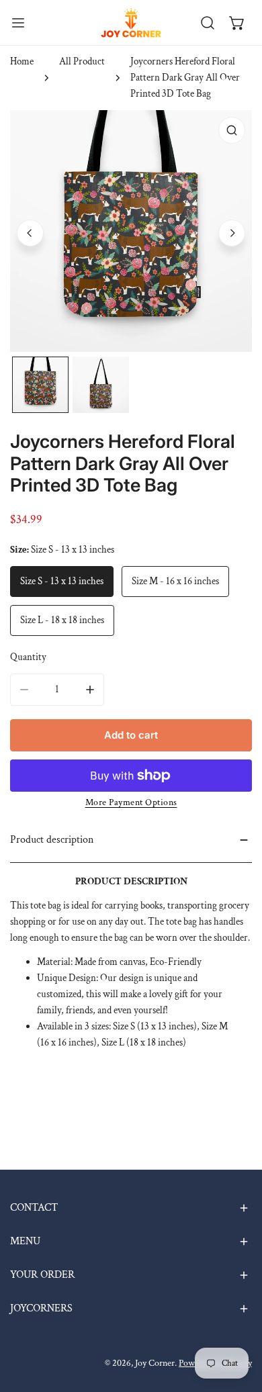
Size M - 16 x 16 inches (175, 581)
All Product (82, 61)
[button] (237, 23)
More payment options (131, 802)
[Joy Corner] (131, 22)
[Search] (207, 23)
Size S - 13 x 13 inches (61, 581)
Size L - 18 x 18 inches (62, 620)
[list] (131, 231)
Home (22, 61)
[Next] (231, 233)
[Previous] (30, 233)
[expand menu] (18, 22)
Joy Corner (155, 1363)
